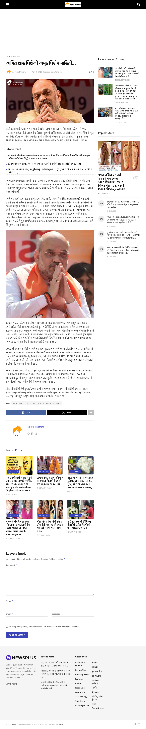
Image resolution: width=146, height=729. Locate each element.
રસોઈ (94, 704)
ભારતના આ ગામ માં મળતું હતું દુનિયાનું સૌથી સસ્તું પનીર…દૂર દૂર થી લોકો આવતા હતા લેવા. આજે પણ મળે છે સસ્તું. (50, 171)
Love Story (80, 692)
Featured (79, 678)
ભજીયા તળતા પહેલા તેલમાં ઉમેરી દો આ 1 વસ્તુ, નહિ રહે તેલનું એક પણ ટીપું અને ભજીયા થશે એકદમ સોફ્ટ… (123, 204)
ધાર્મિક (94, 687)
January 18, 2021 (44, 535)
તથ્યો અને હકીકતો (96, 682)
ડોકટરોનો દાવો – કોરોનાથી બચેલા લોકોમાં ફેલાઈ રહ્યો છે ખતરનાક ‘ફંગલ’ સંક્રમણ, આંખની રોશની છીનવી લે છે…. (127, 72)
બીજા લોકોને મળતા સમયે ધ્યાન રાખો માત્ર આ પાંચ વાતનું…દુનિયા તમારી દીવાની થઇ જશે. (55, 674)
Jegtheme (59, 724)
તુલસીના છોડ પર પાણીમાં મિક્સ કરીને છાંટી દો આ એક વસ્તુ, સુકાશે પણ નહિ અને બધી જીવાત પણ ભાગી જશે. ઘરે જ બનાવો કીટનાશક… (123, 235)
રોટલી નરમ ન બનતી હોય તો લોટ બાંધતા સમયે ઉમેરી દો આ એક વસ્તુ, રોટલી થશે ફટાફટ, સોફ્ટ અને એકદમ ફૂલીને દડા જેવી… (123, 219)
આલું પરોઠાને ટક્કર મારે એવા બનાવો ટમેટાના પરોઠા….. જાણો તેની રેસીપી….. (54, 664)
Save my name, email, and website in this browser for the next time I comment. (45, 626)
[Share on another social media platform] (91, 412)
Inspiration (17, 56)
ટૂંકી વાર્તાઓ (96, 675)
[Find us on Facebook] (135, 724)
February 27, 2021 (45, 488)
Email (9, 613)
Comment (11, 564)
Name (9, 600)
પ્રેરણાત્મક (95, 692)
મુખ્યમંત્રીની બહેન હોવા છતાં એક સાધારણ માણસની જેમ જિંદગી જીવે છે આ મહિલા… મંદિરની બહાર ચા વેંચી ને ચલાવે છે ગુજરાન (18, 528)
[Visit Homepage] (73, 4)
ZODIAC (95, 662)
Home (8, 56)
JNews (14, 724)
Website (56, 613)
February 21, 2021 (14, 538)
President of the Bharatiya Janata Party (43, 403)
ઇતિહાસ (95, 666)
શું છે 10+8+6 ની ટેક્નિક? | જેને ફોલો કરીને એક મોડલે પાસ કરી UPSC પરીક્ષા (79, 525)
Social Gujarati (21, 71)
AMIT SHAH (18, 403)
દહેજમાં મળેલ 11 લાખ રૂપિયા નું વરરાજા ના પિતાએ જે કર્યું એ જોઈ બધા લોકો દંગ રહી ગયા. (44, 164)
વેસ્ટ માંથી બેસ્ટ (98, 708)
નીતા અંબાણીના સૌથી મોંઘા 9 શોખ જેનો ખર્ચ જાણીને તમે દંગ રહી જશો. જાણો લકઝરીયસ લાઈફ (50, 526)
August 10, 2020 (75, 532)
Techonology (81, 696)
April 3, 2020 (37, 71)
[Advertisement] (73, 30)
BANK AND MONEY (80, 664)
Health (78, 683)
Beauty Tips (80, 669)
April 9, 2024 (12, 494)
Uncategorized (82, 705)
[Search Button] (138, 4)
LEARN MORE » (12, 683)
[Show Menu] (7, 4)
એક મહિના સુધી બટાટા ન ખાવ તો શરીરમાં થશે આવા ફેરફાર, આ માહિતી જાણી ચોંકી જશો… (54, 685)
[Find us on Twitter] (139, 724)
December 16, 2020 (123, 80)
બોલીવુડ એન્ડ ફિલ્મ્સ (97, 698)
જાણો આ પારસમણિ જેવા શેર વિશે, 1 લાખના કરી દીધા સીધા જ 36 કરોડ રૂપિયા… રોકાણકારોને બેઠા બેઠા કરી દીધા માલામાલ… (123, 250)
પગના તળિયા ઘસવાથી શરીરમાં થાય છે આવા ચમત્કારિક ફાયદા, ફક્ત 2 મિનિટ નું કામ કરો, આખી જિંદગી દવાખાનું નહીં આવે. (112, 182)
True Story (80, 701)
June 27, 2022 (121, 122)
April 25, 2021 (74, 491)
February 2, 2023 (122, 102)
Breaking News (82, 674)
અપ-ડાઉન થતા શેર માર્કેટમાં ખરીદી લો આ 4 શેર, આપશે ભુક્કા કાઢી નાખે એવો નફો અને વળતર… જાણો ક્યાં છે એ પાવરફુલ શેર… (127, 113)
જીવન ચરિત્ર (97, 671)
